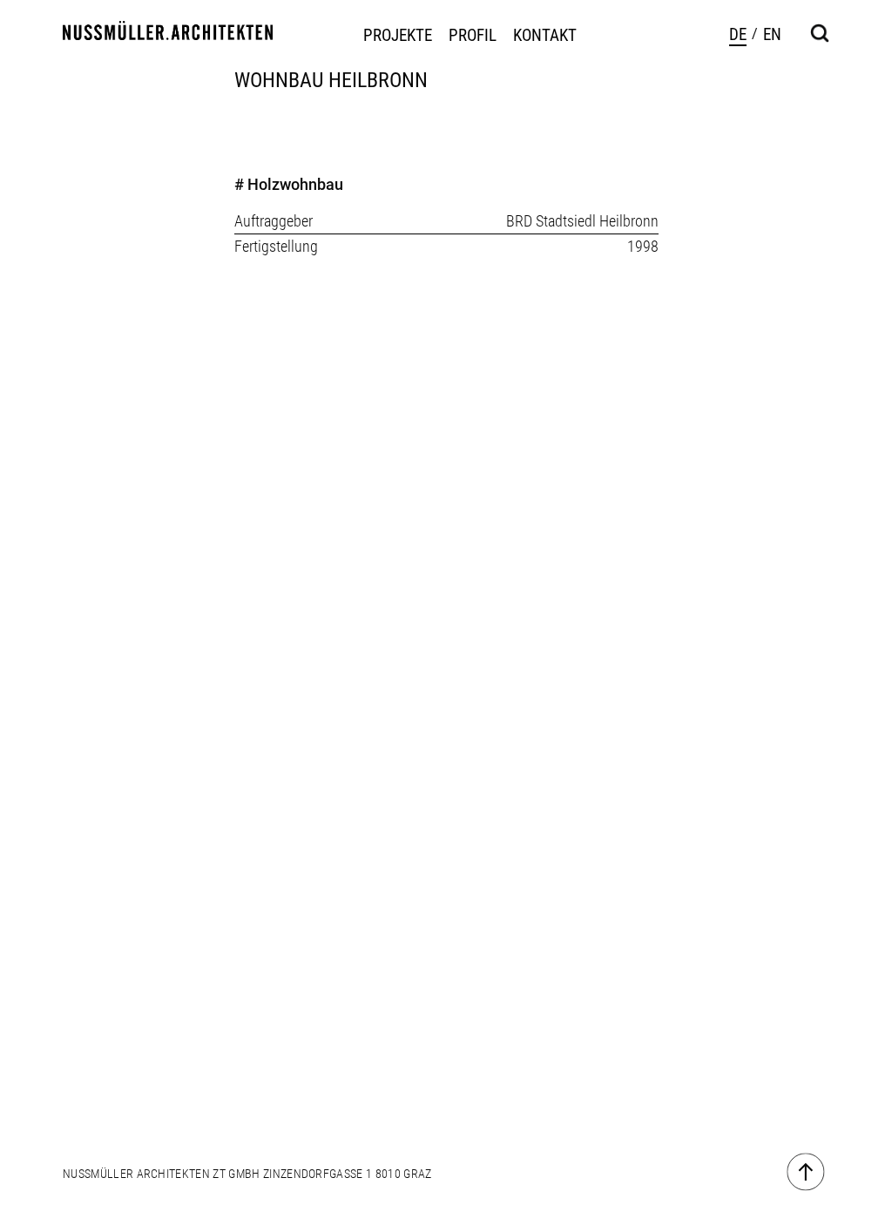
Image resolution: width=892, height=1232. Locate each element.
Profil (473, 35)
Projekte (397, 35)
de (738, 34)
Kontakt (545, 35)
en (772, 34)
